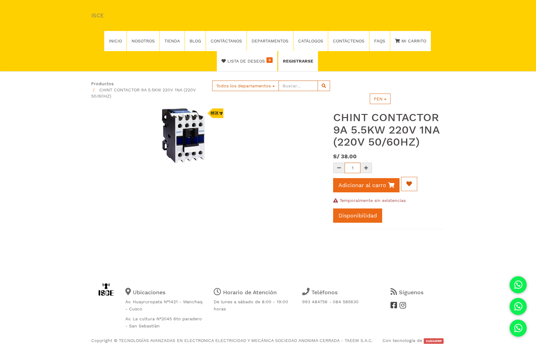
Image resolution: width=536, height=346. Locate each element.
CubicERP (434, 341)
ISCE (97, 15)
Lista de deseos (248, 61)
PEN (379, 98)
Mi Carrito (413, 40)
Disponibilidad (357, 215)
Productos (102, 83)
